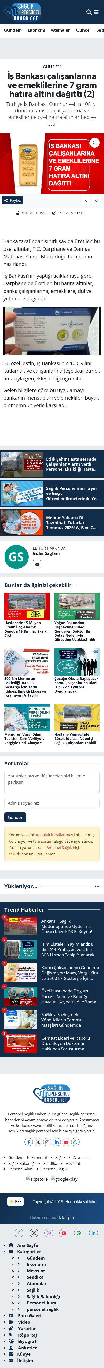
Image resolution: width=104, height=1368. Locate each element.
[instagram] (48, 1233)
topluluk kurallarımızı (55, 834)
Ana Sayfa (27, 1245)
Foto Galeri (29, 1315)
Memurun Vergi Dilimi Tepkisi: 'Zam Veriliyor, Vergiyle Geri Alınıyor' (24, 738)
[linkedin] (93, 1233)
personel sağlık (42, 1309)
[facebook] (19, 1233)
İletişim (25, 1360)
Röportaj (27, 1335)
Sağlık (60, 1157)
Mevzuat (72, 1163)
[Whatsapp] (75, 1142)
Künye (24, 1354)
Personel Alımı (20, 1168)
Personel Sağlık (59, 847)
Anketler (27, 1348)
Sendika (50, 1163)
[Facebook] (28, 1142)
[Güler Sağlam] (16, 556)
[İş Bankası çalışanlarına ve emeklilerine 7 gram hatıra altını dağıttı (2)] (52, 163)
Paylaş (15, 200)
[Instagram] (47, 1142)
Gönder (15, 817)
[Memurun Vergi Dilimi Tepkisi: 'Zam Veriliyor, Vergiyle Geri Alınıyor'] (27, 717)
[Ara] (89, 12)
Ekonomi (36, 30)
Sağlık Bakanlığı (21, 1163)
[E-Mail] (37, 564)
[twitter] (34, 1233)
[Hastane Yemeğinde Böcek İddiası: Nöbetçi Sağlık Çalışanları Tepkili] (77, 717)
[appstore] (37, 1180)
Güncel (83, 30)
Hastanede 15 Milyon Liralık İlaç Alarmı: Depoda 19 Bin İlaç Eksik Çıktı (25, 629)
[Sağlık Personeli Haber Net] (22, 12)
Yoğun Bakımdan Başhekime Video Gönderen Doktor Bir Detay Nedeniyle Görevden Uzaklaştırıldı (74, 631)
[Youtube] (66, 1142)
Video (23, 1322)
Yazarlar (26, 1328)
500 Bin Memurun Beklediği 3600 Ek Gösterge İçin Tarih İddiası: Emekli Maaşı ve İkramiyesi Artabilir (25, 687)
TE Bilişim (65, 1217)
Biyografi (27, 1341)
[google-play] (64, 1180)
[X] (38, 1142)
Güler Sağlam (46, 553)
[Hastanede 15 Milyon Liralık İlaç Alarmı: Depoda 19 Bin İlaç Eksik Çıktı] (27, 605)
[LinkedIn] (57, 1142)
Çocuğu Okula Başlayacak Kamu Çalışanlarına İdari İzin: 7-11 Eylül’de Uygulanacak (76, 684)
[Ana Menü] (96, 12)
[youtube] (63, 1233)
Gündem (12, 30)
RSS (17, 1201)
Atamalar (60, 30)
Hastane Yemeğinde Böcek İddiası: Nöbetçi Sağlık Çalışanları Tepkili (75, 738)
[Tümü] (97, 886)
